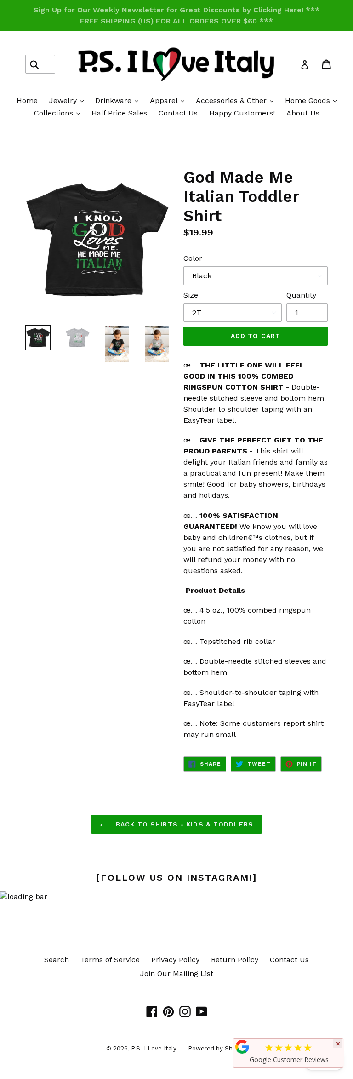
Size (190, 295)
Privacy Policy (175, 959)
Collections (59, 112)
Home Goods (313, 100)
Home (27, 100)
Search (56, 959)
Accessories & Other (237, 100)
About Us (302, 113)
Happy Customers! (242, 113)
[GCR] (242, 1047)
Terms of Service (110, 959)
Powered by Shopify (217, 1048)
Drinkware (119, 100)
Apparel (169, 100)
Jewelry (68, 100)
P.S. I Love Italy (153, 1048)
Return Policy (234, 959)
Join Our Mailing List (176, 973)
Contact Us (178, 113)
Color (192, 258)
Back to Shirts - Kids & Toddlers (183, 824)
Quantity (301, 295)
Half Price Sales (119, 113)
